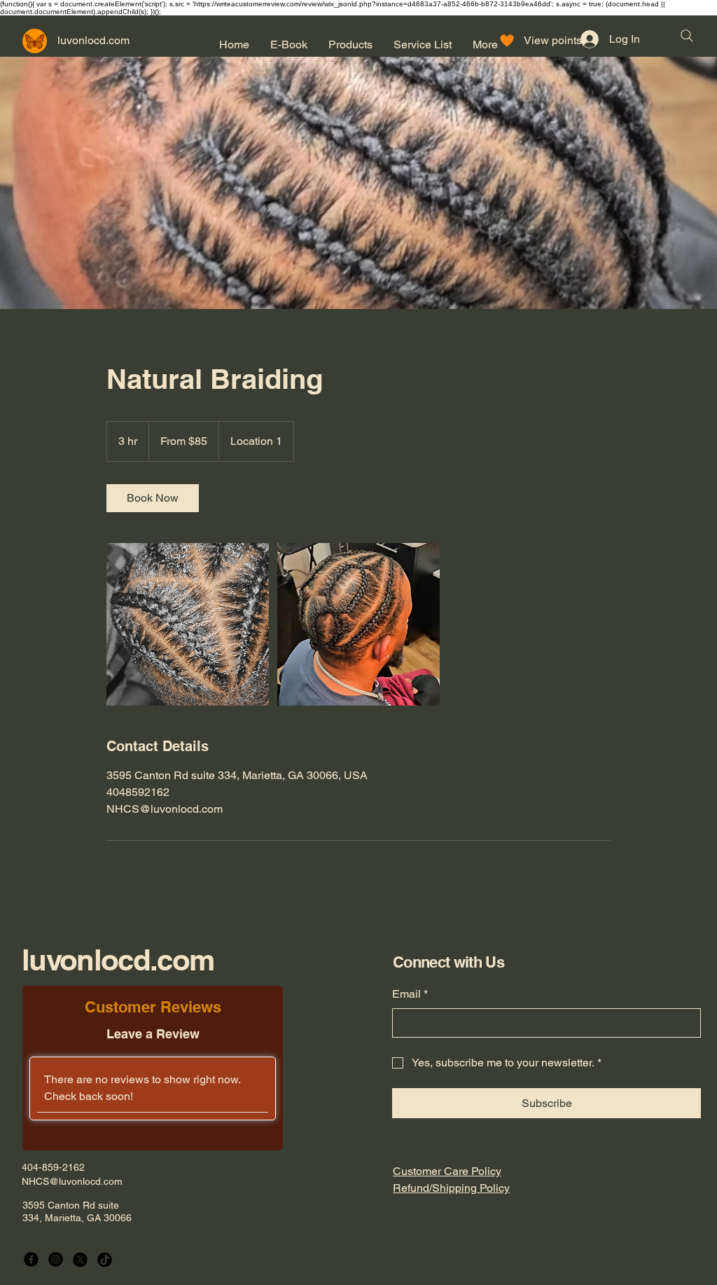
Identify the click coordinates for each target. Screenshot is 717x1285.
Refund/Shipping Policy (451, 1188)
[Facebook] (31, 1259)
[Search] (687, 35)
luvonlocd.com (118, 959)
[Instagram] (55, 1259)
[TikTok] (104, 1259)
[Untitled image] (187, 624)
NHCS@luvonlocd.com (72, 1181)
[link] (152, 498)
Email (410, 994)
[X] (80, 1259)
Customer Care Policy (447, 1171)
